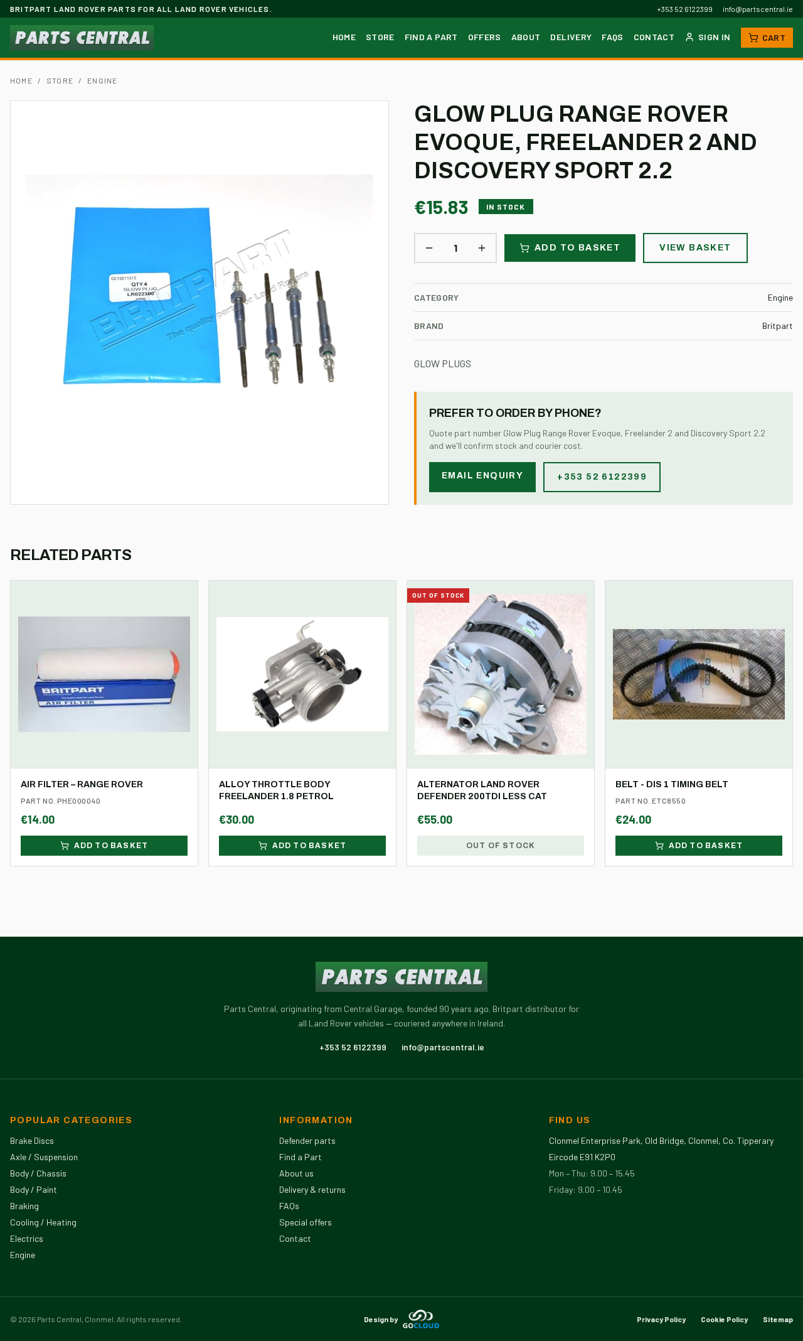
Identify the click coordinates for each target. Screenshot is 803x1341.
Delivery (571, 36)
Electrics (26, 1238)
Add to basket (577, 247)
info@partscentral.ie (758, 8)
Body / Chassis (38, 1173)
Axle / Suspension (44, 1156)
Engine (102, 80)
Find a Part (431, 36)
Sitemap (778, 1319)
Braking (24, 1205)
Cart (773, 37)
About (526, 36)
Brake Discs (32, 1140)
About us (296, 1173)
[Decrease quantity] (429, 248)
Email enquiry (482, 475)
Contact (654, 36)
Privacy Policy (661, 1319)
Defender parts (307, 1140)
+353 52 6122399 (685, 8)
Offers (484, 36)
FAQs (612, 36)
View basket (695, 247)
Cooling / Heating (43, 1222)
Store (380, 36)
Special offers (305, 1222)
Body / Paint (33, 1189)
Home (344, 36)
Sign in (714, 36)
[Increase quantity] (482, 248)
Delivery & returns (312, 1189)
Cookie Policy (724, 1319)
